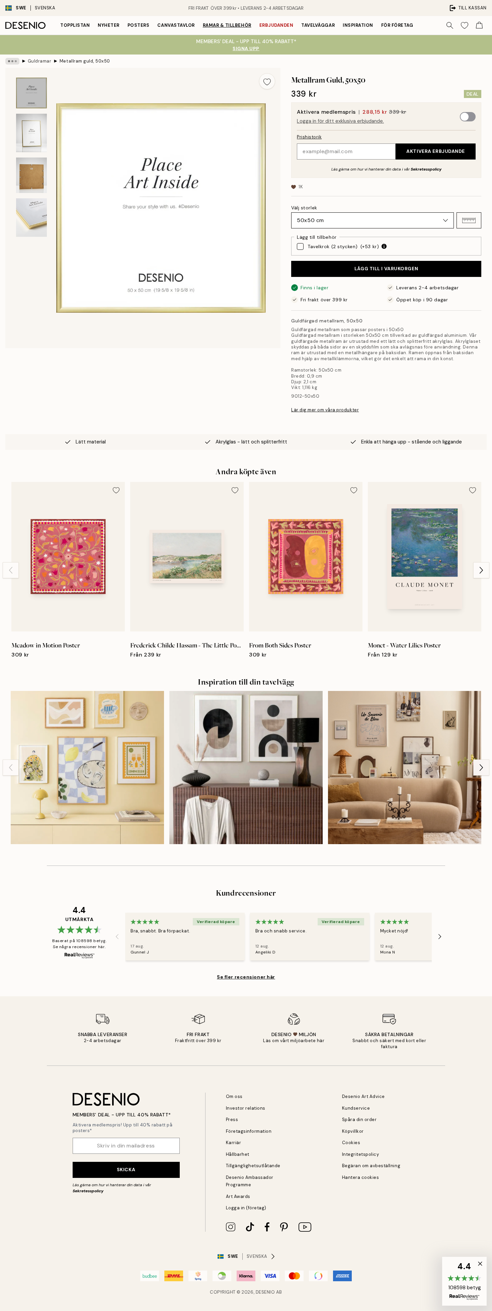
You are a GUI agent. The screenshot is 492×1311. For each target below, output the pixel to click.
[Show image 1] (31, 93)
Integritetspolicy (360, 1154)
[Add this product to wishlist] (267, 81)
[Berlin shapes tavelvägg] (246, 767)
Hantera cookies (360, 1177)
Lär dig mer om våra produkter (325, 410)
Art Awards (238, 1196)
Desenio (265, 1292)
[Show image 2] (31, 133)
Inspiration (358, 25)
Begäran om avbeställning (371, 1166)
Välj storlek (304, 208)
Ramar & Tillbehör (227, 25)
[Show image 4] (31, 217)
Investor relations (245, 1108)
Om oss (234, 1096)
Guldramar (40, 61)
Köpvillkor (353, 1131)
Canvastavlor (175, 25)
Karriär (233, 1142)
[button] (469, 220)
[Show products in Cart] (479, 25)
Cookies (351, 1142)
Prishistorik (309, 137)
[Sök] (449, 25)
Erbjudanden (276, 25)
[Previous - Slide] (11, 570)
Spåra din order (359, 1119)
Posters (139, 25)
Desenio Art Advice (363, 1096)
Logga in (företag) (246, 1208)
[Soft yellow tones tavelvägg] (87, 767)
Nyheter (108, 25)
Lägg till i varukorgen (386, 269)
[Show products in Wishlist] (464, 25)
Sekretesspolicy (426, 169)
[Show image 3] (31, 175)
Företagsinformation (249, 1131)
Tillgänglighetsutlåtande (253, 1166)
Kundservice (356, 1108)
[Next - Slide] (481, 570)
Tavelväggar (318, 25)
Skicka (126, 1170)
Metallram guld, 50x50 (85, 61)
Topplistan (75, 25)
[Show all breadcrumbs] (12, 61)
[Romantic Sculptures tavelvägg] (404, 767)
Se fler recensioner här (246, 977)
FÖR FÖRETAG (397, 25)
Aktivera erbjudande (435, 151)
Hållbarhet (237, 1154)
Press (232, 1119)
